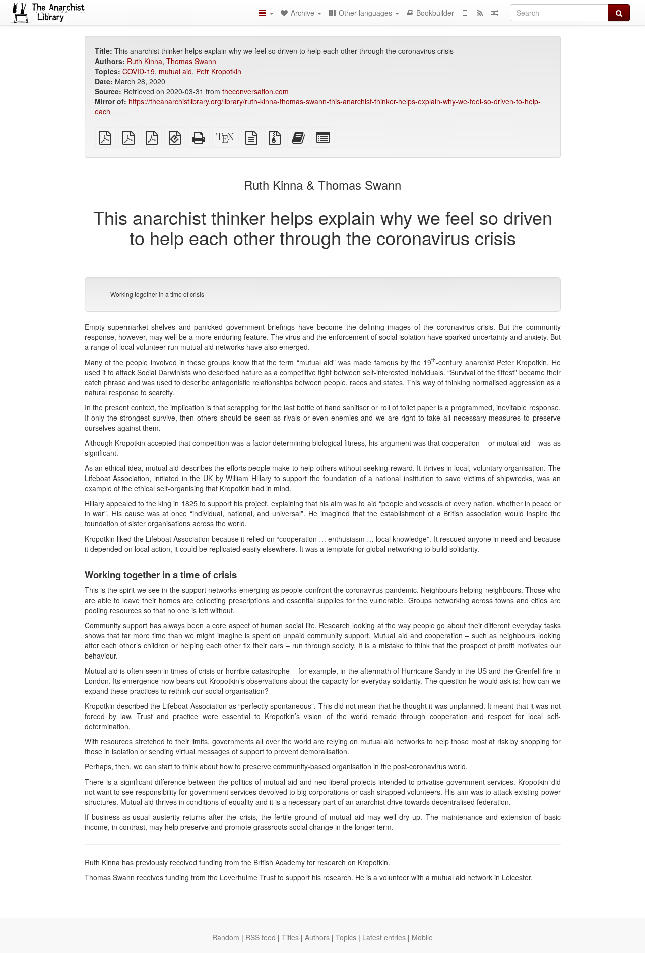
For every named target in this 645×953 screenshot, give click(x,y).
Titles (290, 937)
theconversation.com (255, 91)
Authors (317, 937)
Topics (346, 937)
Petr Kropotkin (218, 71)
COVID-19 (138, 71)
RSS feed (260, 937)
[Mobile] (464, 12)
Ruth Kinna (144, 61)
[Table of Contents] (265, 12)
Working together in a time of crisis (157, 294)
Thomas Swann (191, 61)
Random (225, 937)
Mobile (422, 937)
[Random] (494, 12)
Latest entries (384, 937)
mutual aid (175, 71)
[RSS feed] (479, 12)
